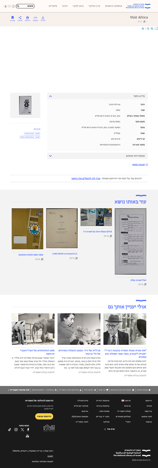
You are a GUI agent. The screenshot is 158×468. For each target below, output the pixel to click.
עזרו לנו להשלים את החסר (85, 178)
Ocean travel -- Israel (32, 133)
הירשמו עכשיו (44, 416)
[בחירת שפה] (13, 6)
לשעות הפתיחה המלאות (42, 461)
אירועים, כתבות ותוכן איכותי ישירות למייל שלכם (40, 407)
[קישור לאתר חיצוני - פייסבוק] (28, 429)
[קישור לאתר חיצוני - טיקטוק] (9, 429)
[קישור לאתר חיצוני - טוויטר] (22, 429)
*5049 (50, 456)
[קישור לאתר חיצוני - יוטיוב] (27, 435)
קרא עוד (111, 429)
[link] (143, 390)
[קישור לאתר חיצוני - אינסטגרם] (16, 429)
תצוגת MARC (138, 164)
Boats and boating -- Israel (30, 137)
